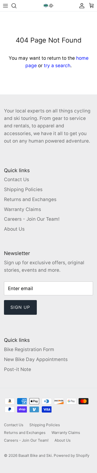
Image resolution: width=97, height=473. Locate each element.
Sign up (20, 307)
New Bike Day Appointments (36, 359)
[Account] (80, 5)
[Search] (16, 5)
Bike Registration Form (29, 349)
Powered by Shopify (71, 455)
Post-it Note (17, 369)
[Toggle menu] (5, 5)
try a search (57, 65)
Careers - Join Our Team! (31, 219)
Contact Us (16, 179)
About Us (14, 229)
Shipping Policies (23, 189)
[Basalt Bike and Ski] (48, 5)
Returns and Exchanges (30, 199)
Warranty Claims (22, 209)
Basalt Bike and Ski (35, 455)
